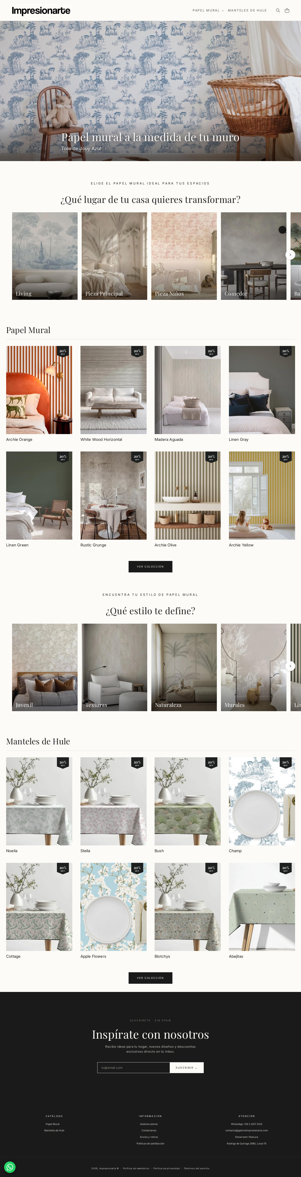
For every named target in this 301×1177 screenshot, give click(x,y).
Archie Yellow (241, 545)
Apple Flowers (93, 956)
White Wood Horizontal (101, 439)
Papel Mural (28, 329)
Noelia (11, 850)
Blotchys (162, 956)
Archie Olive (166, 545)
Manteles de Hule (38, 741)
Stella (85, 850)
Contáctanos (148, 1130)
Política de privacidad (166, 1168)
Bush (159, 850)
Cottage (13, 956)
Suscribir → (187, 1067)
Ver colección (150, 566)
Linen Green (17, 545)
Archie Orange (19, 439)
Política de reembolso (136, 1168)
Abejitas (236, 956)
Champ (235, 850)
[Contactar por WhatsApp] (10, 1167)
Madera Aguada (169, 439)
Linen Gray (239, 439)
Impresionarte (107, 1168)
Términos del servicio (197, 1168)
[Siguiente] (290, 255)
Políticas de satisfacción (150, 1143)
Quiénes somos (149, 1124)
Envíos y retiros (149, 1136)
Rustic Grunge (93, 545)
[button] (207, 10)
